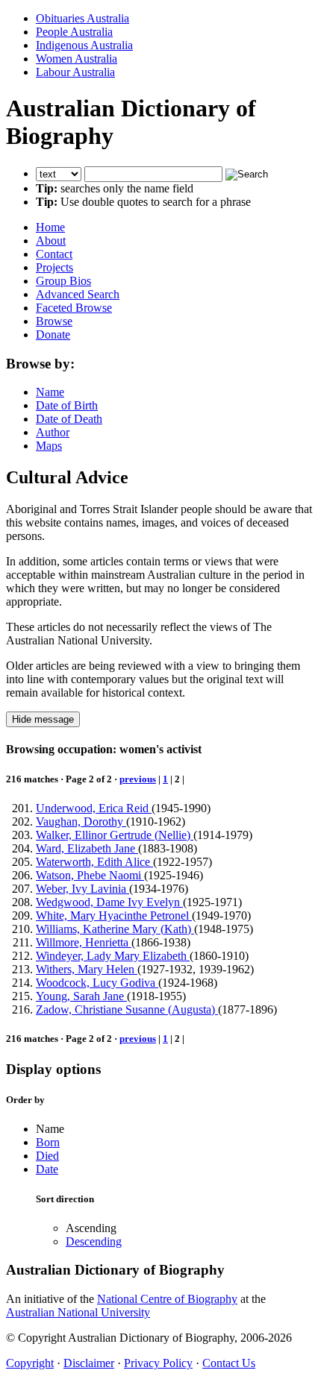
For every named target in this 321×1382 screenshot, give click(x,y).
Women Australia (76, 58)
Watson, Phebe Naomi (90, 875)
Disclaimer (88, 1363)
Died (47, 1155)
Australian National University (78, 1312)
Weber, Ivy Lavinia (82, 888)
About (51, 240)
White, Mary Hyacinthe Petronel (114, 915)
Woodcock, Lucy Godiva (97, 982)
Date (47, 1169)
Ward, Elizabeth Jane (87, 848)
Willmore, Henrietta (83, 942)
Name (50, 392)
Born (48, 1142)
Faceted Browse (74, 307)
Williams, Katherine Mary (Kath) (115, 929)
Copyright (30, 1363)
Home (50, 227)
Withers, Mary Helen (86, 969)
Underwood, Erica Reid (94, 808)
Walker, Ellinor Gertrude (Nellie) (114, 835)
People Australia (74, 31)
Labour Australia (75, 72)
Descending (94, 1241)
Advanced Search (77, 294)
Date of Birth (67, 405)
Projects (54, 267)
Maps (49, 445)
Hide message (43, 719)
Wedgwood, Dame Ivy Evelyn (109, 902)
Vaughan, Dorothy (81, 821)
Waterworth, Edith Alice (94, 861)
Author (52, 432)
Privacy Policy (158, 1363)
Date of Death (69, 418)
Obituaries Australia (82, 18)
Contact (54, 254)
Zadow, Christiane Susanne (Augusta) (127, 1009)
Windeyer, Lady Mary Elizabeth (113, 955)
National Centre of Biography (167, 1299)
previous (137, 779)
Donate (53, 334)
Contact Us (228, 1363)
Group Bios (63, 280)
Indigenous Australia (84, 45)
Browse (54, 321)
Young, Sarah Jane (81, 996)
